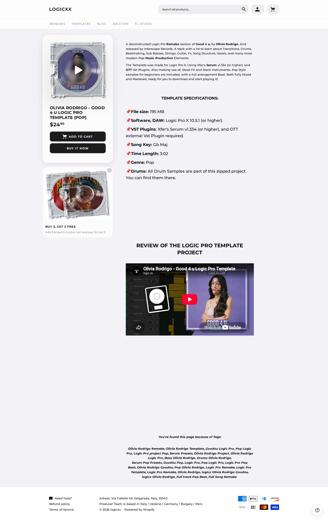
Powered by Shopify (139, 509)
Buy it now (77, 148)
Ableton (121, 23)
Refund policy (59, 504)
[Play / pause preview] (78, 70)
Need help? (63, 498)
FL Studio (143, 23)
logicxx (60, 9)
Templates (81, 23)
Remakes (57, 23)
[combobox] (203, 9)
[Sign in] (257, 9)
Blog (101, 23)
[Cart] (273, 9)
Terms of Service (61, 509)
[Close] (109, 170)
